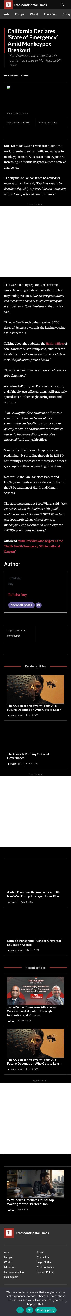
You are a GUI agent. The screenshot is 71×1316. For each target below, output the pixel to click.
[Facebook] (11, 133)
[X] (20, 133)
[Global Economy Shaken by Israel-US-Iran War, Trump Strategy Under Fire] (35, 876)
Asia (11, 1021)
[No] (66, 1302)
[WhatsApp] (38, 133)
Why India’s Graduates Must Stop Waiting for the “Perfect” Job (30, 1202)
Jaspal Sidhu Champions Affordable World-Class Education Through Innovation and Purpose (31, 1011)
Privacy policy (46, 1310)
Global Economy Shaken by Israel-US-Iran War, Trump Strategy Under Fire (33, 894)
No (30, 1310)
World (25, 75)
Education (15, 715)
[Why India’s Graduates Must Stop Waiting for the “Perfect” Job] (35, 1184)
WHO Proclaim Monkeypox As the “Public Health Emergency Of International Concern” (33, 546)
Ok (20, 1310)
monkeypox (13, 635)
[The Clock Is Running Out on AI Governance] (35, 738)
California (20, 630)
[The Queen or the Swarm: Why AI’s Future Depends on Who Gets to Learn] (35, 689)
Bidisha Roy (17, 595)
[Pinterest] (29, 133)
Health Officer (55, 343)
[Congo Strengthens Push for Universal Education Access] (35, 924)
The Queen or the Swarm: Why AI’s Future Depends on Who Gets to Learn (34, 707)
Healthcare (11, 75)
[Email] (39, 605)
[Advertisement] (35, 241)
